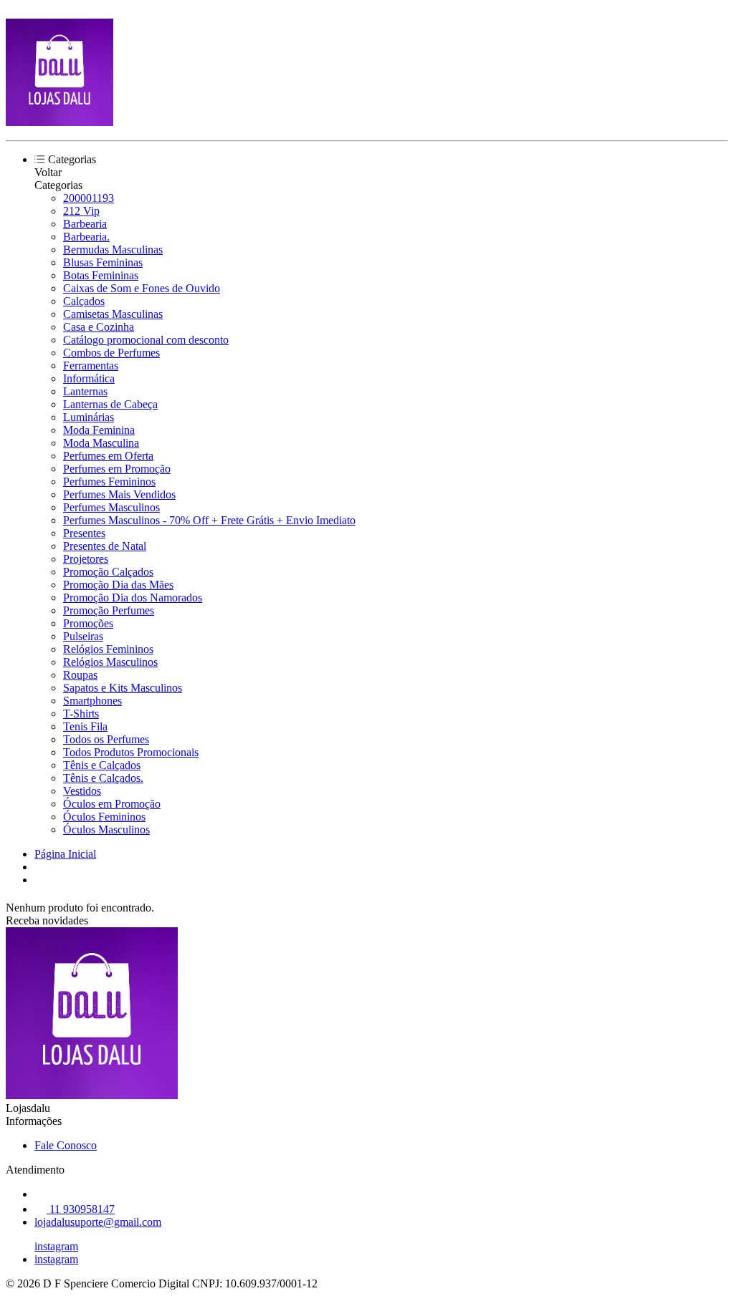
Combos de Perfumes (111, 353)
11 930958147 (81, 1209)
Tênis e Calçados (101, 765)
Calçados (84, 301)
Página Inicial (65, 854)
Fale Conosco (65, 1145)
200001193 (88, 198)
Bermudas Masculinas (113, 249)
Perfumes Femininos (109, 481)
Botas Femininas (100, 275)
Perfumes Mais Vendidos (119, 494)
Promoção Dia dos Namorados (132, 597)
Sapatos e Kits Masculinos (122, 688)
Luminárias (88, 417)
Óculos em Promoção (112, 804)
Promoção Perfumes (108, 610)
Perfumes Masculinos (111, 507)
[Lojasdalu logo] (59, 122)
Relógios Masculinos (110, 662)
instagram (56, 1246)
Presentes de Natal (104, 546)
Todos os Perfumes (106, 739)
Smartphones (92, 701)
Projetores (85, 559)
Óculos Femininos (104, 817)
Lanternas (85, 391)
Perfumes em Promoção (117, 469)
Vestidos (82, 791)
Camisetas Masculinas (113, 314)
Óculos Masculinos (106, 829)
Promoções (88, 623)
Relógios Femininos (108, 649)
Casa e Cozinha (98, 327)
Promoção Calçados (108, 572)
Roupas (80, 675)
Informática (89, 378)
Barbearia (85, 224)
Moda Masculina (101, 443)
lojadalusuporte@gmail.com (97, 1222)
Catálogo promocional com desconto (146, 340)
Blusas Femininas (103, 262)
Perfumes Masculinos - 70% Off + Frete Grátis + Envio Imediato (209, 520)
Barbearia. (86, 237)
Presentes (84, 533)
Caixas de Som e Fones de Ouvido (141, 288)
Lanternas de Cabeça (110, 404)
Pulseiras (83, 636)
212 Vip (81, 211)
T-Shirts (81, 713)
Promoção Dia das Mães (118, 585)
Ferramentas (90, 365)
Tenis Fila (85, 726)
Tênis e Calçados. (103, 778)
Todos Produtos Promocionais (131, 752)
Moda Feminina (99, 430)
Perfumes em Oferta (108, 456)
